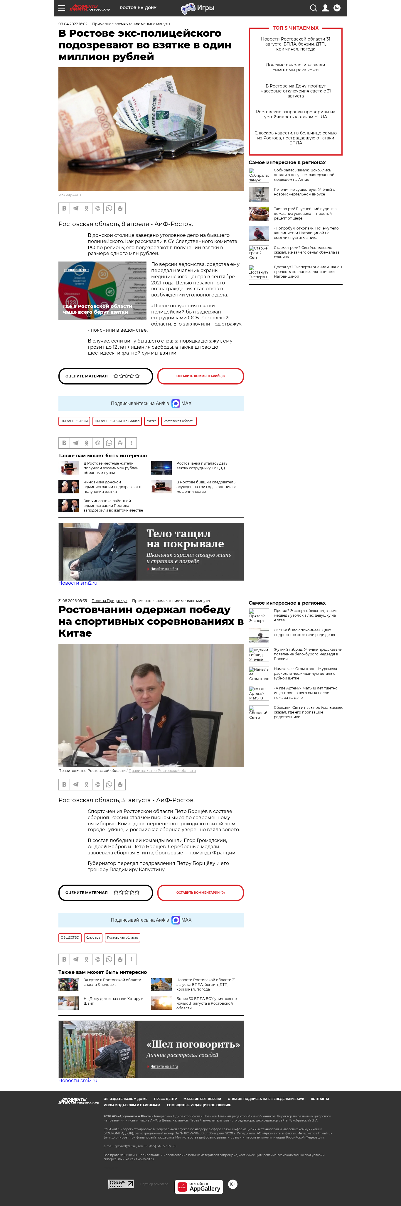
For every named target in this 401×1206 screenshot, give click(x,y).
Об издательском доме (125, 1099)
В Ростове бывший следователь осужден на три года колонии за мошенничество (206, 487)
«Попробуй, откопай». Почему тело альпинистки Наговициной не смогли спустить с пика (306, 233)
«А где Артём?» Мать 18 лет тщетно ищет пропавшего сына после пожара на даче (306, 693)
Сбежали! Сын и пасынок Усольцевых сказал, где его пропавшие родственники (308, 712)
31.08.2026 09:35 (72, 600)
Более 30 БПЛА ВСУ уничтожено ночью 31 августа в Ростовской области (206, 1003)
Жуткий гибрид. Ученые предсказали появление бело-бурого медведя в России (308, 654)
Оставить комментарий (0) (200, 376)
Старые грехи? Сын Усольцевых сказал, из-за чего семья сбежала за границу (307, 252)
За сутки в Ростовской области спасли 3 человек (112, 982)
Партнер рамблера (154, 1184)
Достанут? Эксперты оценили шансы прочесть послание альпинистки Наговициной (308, 272)
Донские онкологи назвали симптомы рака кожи (295, 67)
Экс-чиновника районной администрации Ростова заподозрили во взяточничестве (113, 505)
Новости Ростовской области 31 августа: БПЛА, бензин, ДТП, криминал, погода (295, 44)
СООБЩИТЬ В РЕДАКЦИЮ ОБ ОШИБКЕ (199, 1105)
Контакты (320, 1099)
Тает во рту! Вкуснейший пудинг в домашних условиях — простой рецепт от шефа (305, 213)
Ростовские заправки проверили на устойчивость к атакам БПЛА (295, 114)
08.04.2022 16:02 (72, 24)
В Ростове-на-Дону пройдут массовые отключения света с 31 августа (295, 91)
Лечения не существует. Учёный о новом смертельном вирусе (304, 191)
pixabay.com (69, 194)
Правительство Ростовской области (162, 770)
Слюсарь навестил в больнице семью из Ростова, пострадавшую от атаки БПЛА (296, 138)
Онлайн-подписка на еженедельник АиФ (266, 1099)
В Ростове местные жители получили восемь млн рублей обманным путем (111, 468)
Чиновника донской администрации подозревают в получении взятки (112, 487)
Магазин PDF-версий (202, 1099)
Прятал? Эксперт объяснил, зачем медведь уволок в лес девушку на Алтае (305, 615)
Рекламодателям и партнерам (132, 1105)
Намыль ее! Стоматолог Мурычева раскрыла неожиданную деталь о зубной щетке (305, 673)
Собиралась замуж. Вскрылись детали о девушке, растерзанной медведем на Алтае (304, 175)
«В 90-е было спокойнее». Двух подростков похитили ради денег (305, 632)
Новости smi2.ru (77, 583)
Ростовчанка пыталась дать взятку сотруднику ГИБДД (202, 465)
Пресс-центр (165, 1099)
